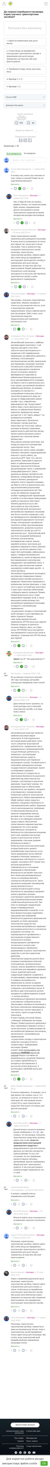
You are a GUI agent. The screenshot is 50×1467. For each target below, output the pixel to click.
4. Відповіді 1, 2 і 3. (15, 79)
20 (12, 287)
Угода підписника (33, 1446)
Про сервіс (19, 1438)
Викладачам (31, 1438)
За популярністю (13, 153)
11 (14, 223)
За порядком (29, 153)
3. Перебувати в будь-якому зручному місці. (24, 70)
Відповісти (15, 184)
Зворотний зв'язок (25, 1425)
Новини (20, 1441)
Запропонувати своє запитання (15, 1432)
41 (12, 188)
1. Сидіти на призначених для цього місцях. (22, 42)
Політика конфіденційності (16, 1447)
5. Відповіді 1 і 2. (14, 86)
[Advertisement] (25, 1386)
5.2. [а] (36, 1132)
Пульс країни (31, 1441)
